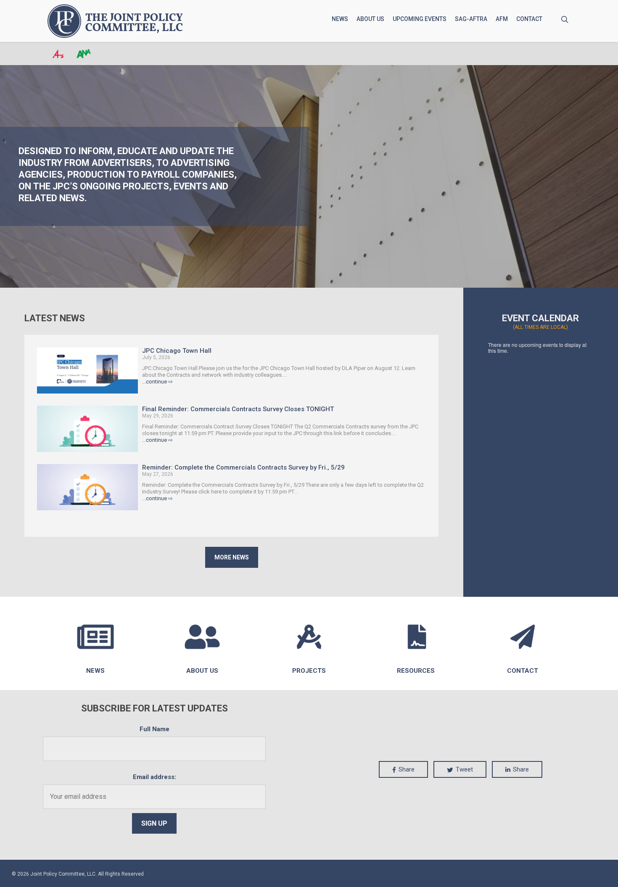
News (340, 19)
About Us (370, 19)
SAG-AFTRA (471, 19)
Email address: (154, 777)
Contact (529, 19)
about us (202, 670)
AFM (502, 19)
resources (416, 670)
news (95, 670)
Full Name (154, 729)
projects (309, 670)
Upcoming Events (419, 19)
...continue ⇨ (157, 381)
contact (522, 670)
